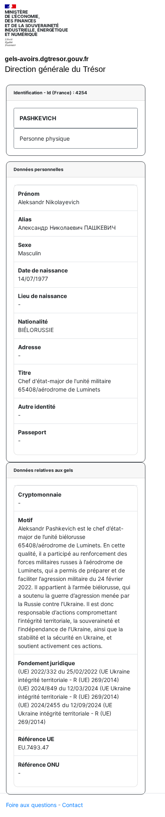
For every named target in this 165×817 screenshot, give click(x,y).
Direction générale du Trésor (55, 69)
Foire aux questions (31, 804)
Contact (72, 804)
